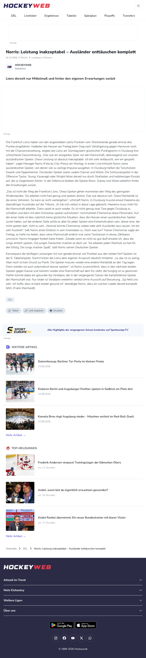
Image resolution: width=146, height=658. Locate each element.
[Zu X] (81, 638)
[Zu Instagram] (55, 638)
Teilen (15, 310)
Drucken (57, 310)
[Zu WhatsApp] (90, 638)
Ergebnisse (52, 16)
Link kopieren (36, 310)
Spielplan (90, 16)
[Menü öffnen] (138, 6)
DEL (13, 16)
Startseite (11, 548)
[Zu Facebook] (64, 638)
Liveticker (30, 16)
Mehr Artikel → (16, 435)
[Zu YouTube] (73, 638)
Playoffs (109, 16)
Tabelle (71, 16)
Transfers (129, 16)
